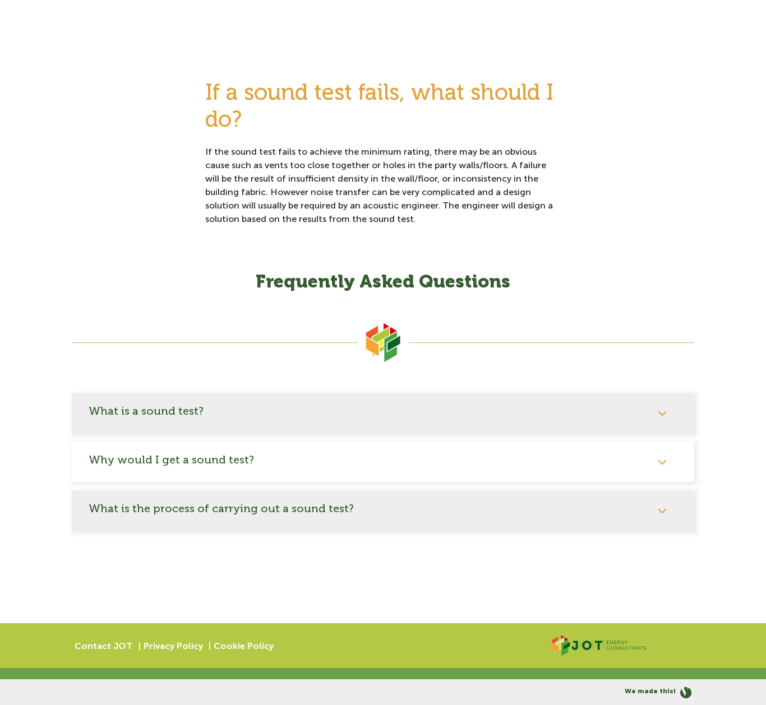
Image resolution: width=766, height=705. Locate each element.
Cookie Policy (244, 646)
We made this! (651, 691)
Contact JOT (104, 646)
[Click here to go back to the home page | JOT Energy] (599, 645)
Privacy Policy (173, 646)
